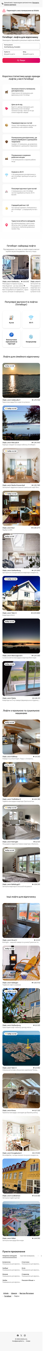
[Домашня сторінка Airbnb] (4, 10)
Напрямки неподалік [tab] (9, 1256)
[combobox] (21, 47)
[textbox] (12, 54)
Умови (28, 1341)
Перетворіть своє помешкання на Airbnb (23, 11)
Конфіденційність (18, 1341)
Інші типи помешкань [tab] (27, 1256)
